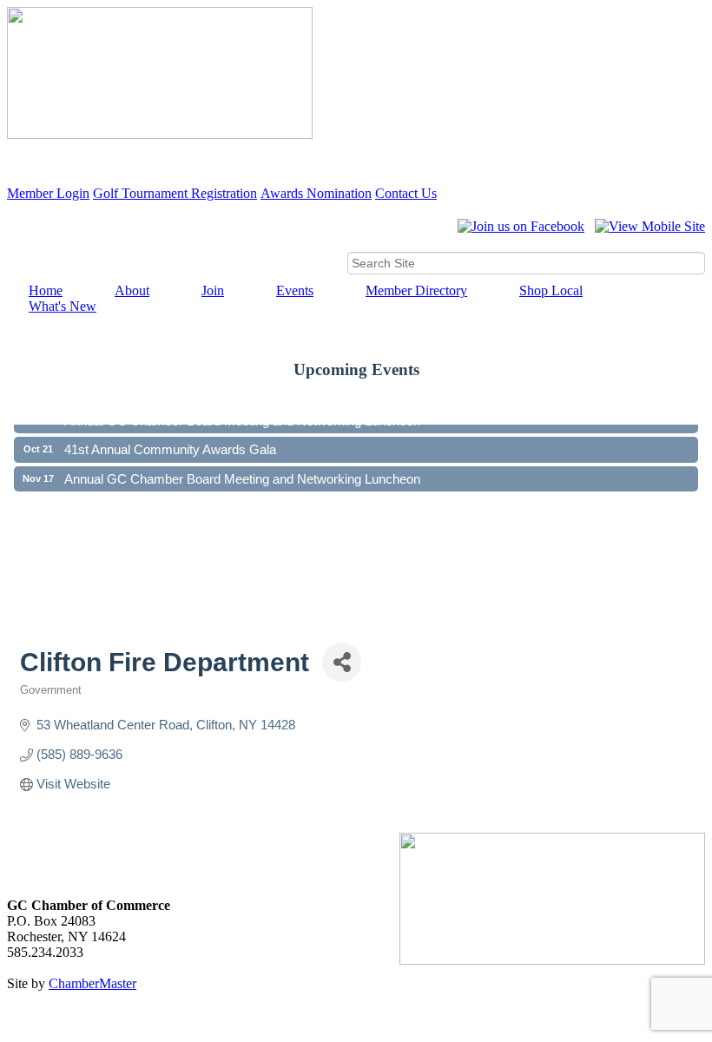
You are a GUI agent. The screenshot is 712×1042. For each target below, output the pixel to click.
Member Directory (416, 290)
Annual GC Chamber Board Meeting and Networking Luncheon (242, 473)
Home (46, 290)
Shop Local (551, 290)
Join (212, 290)
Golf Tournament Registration (175, 193)
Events (294, 290)
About (132, 290)
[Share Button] (341, 662)
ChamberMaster (92, 983)
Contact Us (406, 193)
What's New (62, 306)
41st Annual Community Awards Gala (170, 444)
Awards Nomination (316, 193)
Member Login (48, 193)
